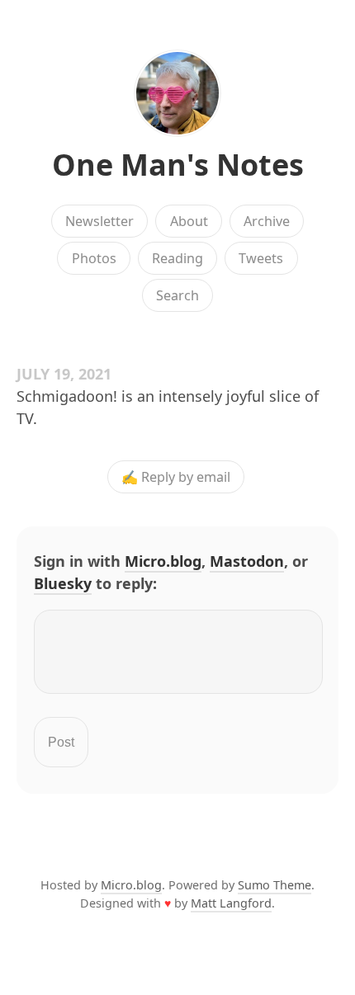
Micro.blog (163, 561)
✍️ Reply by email (175, 477)
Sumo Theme (274, 885)
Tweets (261, 258)
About (189, 221)
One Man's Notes (178, 164)
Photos (94, 258)
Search (177, 295)
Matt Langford (231, 903)
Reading (177, 258)
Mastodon (247, 561)
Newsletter (99, 221)
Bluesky (63, 583)
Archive (267, 221)
